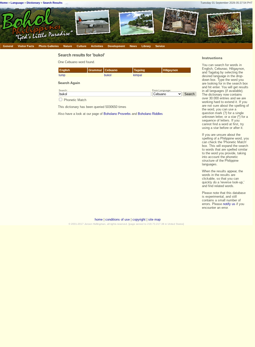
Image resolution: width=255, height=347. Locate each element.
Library (146, 46)
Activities (97, 46)
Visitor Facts (26, 46)
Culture (81, 46)
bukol (107, 75)
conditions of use (117, 219)
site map (154, 219)
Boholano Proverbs (117, 114)
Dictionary (33, 2)
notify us (229, 204)
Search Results (52, 2)
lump (62, 75)
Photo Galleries (49, 46)
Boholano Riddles (150, 114)
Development (116, 46)
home (99, 219)
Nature (67, 46)
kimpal (137, 75)
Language (17, 2)
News (133, 46)
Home (4, 2)
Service (160, 46)
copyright (139, 219)
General (8, 46)
